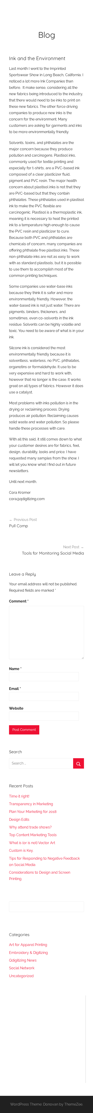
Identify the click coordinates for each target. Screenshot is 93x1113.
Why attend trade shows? (30, 827)
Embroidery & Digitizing (28, 953)
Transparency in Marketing (31, 804)
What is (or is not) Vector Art (32, 843)
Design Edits (19, 819)
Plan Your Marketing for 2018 (32, 811)
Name (15, 669)
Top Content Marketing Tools (33, 835)
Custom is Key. (21, 850)
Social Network (21, 968)
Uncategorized (21, 976)
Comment (19, 601)
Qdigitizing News (23, 960)
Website (16, 708)
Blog (46, 35)
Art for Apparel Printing (28, 945)
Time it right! (19, 796)
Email (15, 689)
